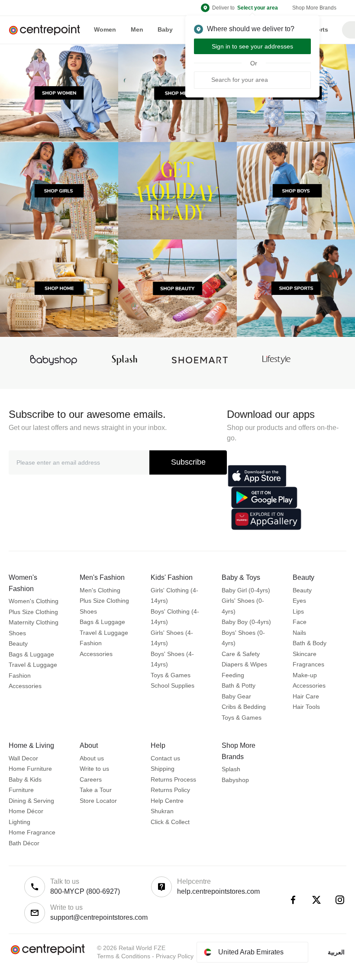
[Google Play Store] (264, 497)
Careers (91, 779)
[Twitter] (316, 899)
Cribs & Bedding (244, 706)
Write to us (94, 768)
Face (300, 621)
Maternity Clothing (33, 622)
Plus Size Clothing (33, 611)
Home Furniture (30, 768)
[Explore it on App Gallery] (266, 519)
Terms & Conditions (123, 956)
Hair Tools (306, 706)
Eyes (299, 600)
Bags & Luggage (31, 654)
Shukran (162, 811)
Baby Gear (236, 696)
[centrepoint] (48, 30)
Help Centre (167, 800)
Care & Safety (241, 653)
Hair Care (306, 696)
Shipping (162, 768)
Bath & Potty (238, 685)
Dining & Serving (31, 800)
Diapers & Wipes (244, 664)
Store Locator (98, 800)
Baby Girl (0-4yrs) (246, 590)
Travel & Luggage (33, 664)
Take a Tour (96, 789)
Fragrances (308, 664)
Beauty (18, 643)
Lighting (19, 821)
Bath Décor (24, 843)
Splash (231, 769)
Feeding (233, 675)
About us (92, 758)
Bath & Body (309, 643)
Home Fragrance (32, 832)
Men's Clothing (100, 590)
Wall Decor (23, 758)
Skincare (304, 653)
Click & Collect (170, 821)
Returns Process (173, 779)
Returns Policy (170, 789)
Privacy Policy (175, 956)
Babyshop (235, 779)
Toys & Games (170, 675)
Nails (299, 632)
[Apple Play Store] (257, 476)
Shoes (17, 633)
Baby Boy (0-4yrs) (246, 621)
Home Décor (26, 811)
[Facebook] (293, 899)
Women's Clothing (33, 601)
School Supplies (172, 685)
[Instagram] (339, 899)
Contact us (165, 758)
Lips (298, 611)
